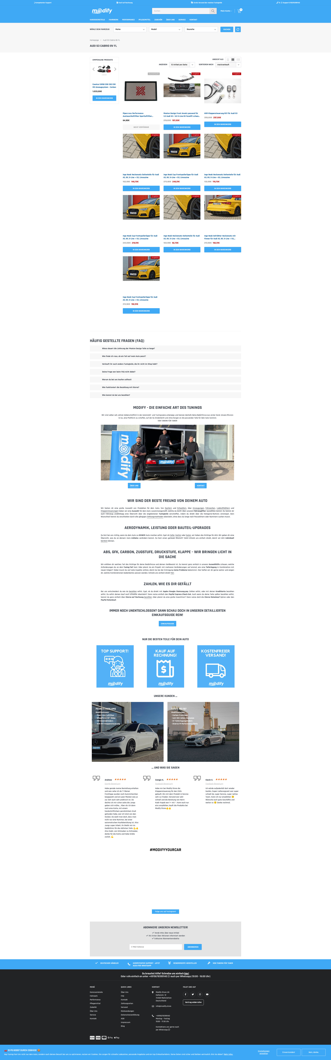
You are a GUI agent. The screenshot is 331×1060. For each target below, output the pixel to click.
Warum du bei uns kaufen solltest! (116, 379)
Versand (124, 1007)
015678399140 (294, 3)
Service (182, 19)
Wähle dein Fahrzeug (100, 29)
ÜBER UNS (134, 485)
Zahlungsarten (127, 1003)
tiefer (172, 535)
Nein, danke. (314, 1052)
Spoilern (168, 508)
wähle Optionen (104, 98)
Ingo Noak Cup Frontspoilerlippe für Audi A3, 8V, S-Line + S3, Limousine (181, 176)
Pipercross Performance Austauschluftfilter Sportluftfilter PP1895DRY (137, 115)
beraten (104, 541)
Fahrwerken (210, 508)
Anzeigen (163, 64)
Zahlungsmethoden (155, 516)
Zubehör (158, 19)
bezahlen (133, 591)
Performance (128, 19)
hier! (186, 973)
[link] (141, 91)
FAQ (122, 996)
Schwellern (181, 508)
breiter (178, 535)
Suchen (226, 29)
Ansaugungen (198, 508)
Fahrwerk (113, 19)
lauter (188, 535)
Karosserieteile (97, 19)
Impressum (125, 1022)
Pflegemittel (145, 19)
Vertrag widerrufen (193, 1002)
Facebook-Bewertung (164, 784)
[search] (213, 11)
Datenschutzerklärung (130, 1015)
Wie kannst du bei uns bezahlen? (116, 395)
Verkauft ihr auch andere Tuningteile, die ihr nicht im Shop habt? (129, 364)
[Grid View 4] (238, 59)
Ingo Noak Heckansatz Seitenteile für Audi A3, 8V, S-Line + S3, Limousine (141, 176)
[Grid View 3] (232, 59)
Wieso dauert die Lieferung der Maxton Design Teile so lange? (128, 348)
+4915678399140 (163, 1015)
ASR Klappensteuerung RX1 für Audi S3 (220, 113)
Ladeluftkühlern (223, 508)
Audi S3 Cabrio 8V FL (111, 40)
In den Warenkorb (182, 127)
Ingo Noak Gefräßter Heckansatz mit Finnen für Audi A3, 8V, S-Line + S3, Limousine (220, 237)
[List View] (227, 59)
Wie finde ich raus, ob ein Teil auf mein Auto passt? (124, 356)
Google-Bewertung (112, 784)
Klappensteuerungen (109, 511)
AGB (122, 1018)
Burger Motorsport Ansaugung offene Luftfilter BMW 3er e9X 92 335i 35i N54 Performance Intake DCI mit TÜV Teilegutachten (104, 86)
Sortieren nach (206, 64)
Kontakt (193, 19)
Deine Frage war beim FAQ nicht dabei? (118, 371)
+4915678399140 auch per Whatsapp (170, 976)
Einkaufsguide (167, 623)
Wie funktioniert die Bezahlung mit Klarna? (120, 387)
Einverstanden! (288, 1052)
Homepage (94, 40)
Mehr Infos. (228, 1054)
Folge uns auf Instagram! (165, 911)
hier (172, 573)
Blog (123, 1026)
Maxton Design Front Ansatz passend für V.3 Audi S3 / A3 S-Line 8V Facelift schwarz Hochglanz (182, 115)
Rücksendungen (127, 1011)
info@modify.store (163, 1006)
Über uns (170, 19)
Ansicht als (217, 59)
